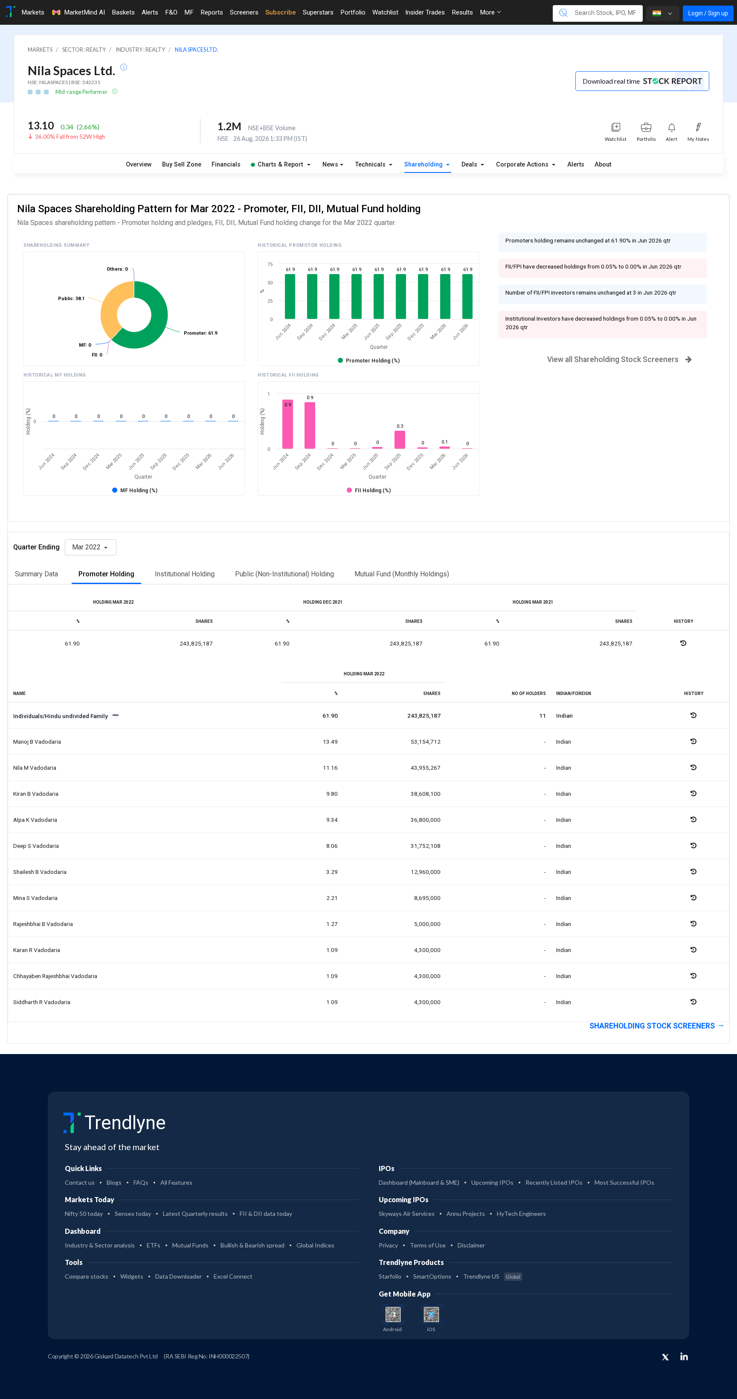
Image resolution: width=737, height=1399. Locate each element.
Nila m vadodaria (34, 767)
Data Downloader (178, 1276)
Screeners (244, 12)
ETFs (153, 1245)
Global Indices (315, 1245)
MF (189, 12)
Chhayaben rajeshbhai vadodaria (55, 976)
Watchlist (385, 12)
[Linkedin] (684, 1356)
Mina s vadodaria (35, 897)
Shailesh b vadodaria (40, 871)
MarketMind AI (84, 12)
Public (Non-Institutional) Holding (284, 574)
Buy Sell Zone (181, 164)
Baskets (123, 12)
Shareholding (424, 164)
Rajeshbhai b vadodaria (43, 923)
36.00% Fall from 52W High (70, 136)
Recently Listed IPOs (554, 1182)
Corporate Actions (523, 164)
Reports (211, 12)
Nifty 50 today (84, 1213)
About (603, 164)
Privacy (388, 1245)
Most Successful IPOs (624, 1182)
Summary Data (36, 574)
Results (462, 12)
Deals (470, 164)
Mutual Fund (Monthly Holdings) (401, 574)
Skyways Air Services (407, 1213)
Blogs (114, 1182)
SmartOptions (432, 1276)
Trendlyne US (491, 1276)
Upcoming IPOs (492, 1182)
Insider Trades (425, 12)
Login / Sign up (708, 13)
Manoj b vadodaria (37, 741)
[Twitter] (665, 1357)
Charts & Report (280, 164)
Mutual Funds (190, 1245)
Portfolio (353, 12)
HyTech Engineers (521, 1213)
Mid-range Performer (81, 91)
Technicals (371, 164)
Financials (226, 164)
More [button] (488, 12)
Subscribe (280, 12)
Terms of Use (428, 1245)
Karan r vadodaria (36, 949)
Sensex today (133, 1213)
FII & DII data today (266, 1213)
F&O (171, 12)
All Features (176, 1182)
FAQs (140, 1182)
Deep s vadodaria (36, 845)
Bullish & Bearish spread (252, 1245)
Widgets (131, 1276)
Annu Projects (466, 1213)
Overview (139, 164)
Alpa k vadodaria (35, 819)
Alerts (150, 12)
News (330, 164)
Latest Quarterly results (195, 1213)
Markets (32, 12)
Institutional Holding (185, 574)
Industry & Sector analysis (100, 1245)
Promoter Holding (106, 574)
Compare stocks (86, 1276)
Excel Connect (233, 1276)
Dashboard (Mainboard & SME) (419, 1182)
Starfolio (390, 1276)
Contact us (80, 1182)
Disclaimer (471, 1245)
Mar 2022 (87, 547)
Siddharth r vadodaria (41, 1002)
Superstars (318, 12)
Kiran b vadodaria (35, 793)
